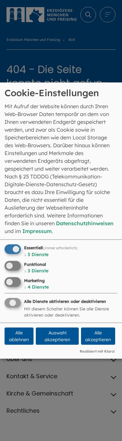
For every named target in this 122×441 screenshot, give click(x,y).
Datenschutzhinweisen (85, 223)
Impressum (37, 231)
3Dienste (36, 254)
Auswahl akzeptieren (57, 336)
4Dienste (36, 287)
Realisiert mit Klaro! (97, 351)
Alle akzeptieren (98, 336)
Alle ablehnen (19, 336)
